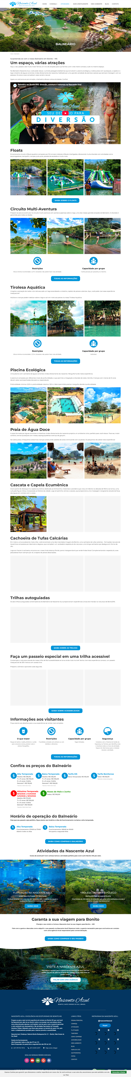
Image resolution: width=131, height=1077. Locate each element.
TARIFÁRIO (74, 1033)
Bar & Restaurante (80, 4)
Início (11, 54)
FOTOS (73, 1056)
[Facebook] (49, 1060)
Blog (107, 4)
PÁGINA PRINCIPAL (77, 1020)
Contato (115, 4)
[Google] (43, 1060)
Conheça (53, 4)
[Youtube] (32, 1060)
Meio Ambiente (96, 4)
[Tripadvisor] (37, 1060)
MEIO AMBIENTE (76, 1043)
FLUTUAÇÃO (75, 1030)
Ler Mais (66, 1075)
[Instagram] (26, 1060)
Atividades (65, 4)
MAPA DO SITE (75, 1049)
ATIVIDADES (75, 1027)
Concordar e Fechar (118, 1072)
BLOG (73, 1046)
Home (44, 4)
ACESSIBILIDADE (76, 1040)
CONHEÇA (74, 1023)
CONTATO (74, 1059)
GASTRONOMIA (76, 1053)
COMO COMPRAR (76, 1036)
